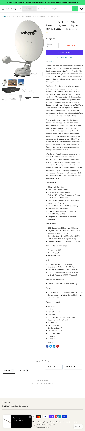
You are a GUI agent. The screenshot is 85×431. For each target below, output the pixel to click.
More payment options (64, 57)
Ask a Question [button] (55, 367)
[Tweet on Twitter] (50, 346)
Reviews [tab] (7, 370)
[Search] (75, 8)
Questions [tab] (21, 370)
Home (4, 16)
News (75, 422)
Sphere (50, 61)
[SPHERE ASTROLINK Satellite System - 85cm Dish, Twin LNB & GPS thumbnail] (4, 82)
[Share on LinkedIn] (54, 346)
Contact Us (67, 422)
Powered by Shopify (42, 427)
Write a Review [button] (74, 367)
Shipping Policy (43, 422)
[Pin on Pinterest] (57, 346)
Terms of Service (55, 422)
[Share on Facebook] (47, 346)
